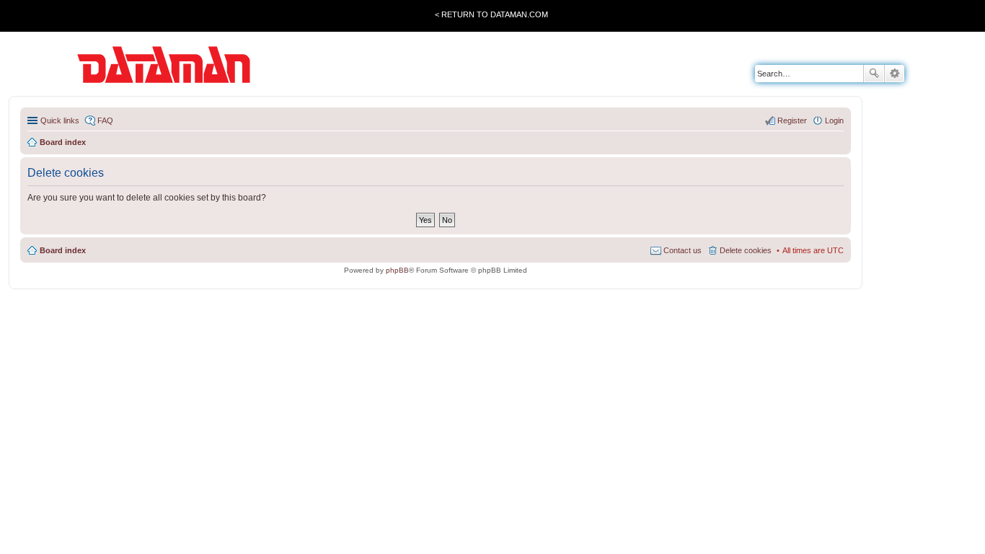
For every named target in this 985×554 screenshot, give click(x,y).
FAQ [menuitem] (105, 120)
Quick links (59, 120)
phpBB (397, 270)
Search (874, 73)
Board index (63, 250)
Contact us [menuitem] (682, 250)
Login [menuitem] (834, 120)
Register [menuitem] (792, 120)
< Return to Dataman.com (491, 14)
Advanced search (894, 73)
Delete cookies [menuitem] (746, 250)
